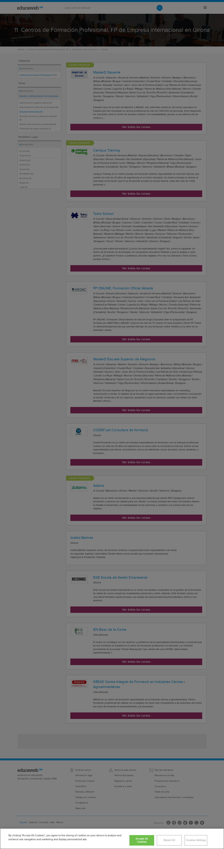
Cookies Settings (196, 840)
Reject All (169, 840)
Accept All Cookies (142, 840)
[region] (112, 838)
